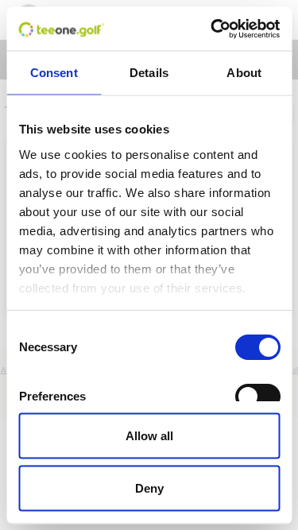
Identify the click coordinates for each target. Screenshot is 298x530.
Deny (149, 487)
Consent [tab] (54, 72)
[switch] (257, 396)
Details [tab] (149, 72)
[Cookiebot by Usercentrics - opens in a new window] (212, 28)
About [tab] (243, 72)
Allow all (149, 436)
